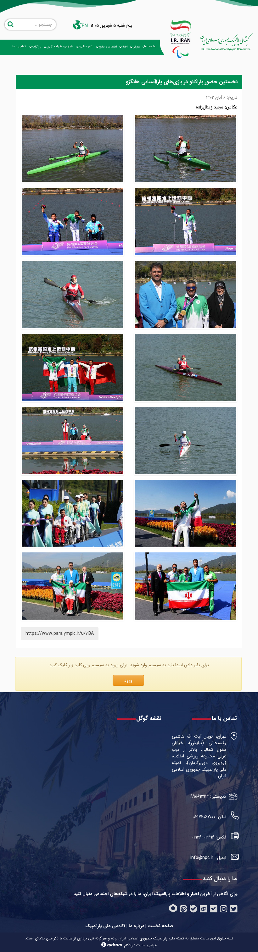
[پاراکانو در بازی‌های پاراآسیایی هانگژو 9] (72, 586)
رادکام (128, 945)
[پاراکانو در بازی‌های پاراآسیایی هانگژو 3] (185, 440)
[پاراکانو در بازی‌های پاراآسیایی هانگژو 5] (72, 294)
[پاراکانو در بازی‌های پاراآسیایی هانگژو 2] (185, 294)
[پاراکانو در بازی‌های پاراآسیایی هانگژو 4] (185, 367)
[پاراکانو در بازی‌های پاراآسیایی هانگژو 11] (72, 367)
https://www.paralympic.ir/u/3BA (59, 633)
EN (84, 26)
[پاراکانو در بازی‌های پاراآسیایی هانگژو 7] (72, 222)
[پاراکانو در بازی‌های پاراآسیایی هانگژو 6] (185, 586)
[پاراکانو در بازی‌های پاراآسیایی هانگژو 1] (72, 149)
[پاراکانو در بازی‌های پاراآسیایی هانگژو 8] (185, 222)
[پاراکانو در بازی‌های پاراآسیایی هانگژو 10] (72, 440)
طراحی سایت (146, 945)
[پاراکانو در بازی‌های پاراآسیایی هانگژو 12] (185, 149)
